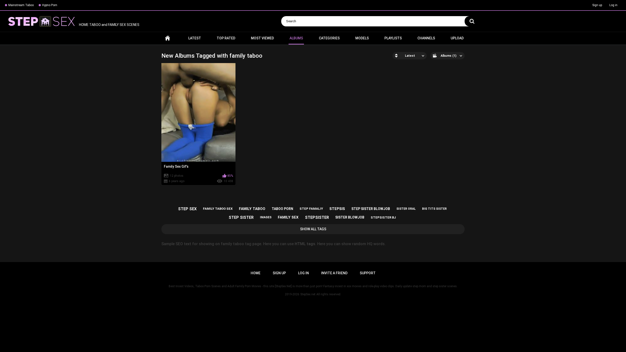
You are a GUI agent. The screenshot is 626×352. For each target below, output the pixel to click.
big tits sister (434, 208)
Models (362, 38)
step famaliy (311, 208)
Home (167, 38)
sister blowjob (349, 217)
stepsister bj (383, 217)
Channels (426, 38)
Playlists (393, 38)
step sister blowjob (370, 209)
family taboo (252, 209)
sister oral (406, 208)
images (265, 217)
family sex (288, 217)
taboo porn (282, 209)
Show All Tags (313, 229)
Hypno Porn (49, 5)
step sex (187, 209)
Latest (194, 38)
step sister (241, 217)
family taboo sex (218, 208)
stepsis (337, 209)
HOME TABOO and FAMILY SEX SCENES (108, 25)
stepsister (317, 217)
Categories (329, 38)
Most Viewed (262, 38)
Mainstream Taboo (21, 5)
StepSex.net (307, 294)
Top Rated (226, 38)
